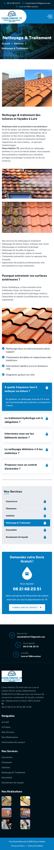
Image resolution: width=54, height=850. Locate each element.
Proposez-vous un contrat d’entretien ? (21, 466)
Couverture (11, 501)
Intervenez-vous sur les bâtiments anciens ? (19, 435)
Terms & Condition (35, 846)
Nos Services (8, 732)
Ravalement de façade (17, 537)
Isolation (10, 515)
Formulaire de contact (25, 607)
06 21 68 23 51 (27, 589)
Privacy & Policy (18, 846)
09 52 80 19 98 (24, 707)
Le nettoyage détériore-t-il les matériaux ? (24, 451)
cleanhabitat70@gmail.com (31, 637)
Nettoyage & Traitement (18, 523)
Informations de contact (13, 742)
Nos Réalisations (10, 737)
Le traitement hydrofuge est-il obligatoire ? (24, 420)
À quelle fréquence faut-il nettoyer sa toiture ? (21, 389)
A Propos (6, 727)
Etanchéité (11, 530)
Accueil (5, 722)
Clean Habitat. (39, 842)
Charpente (11, 508)
